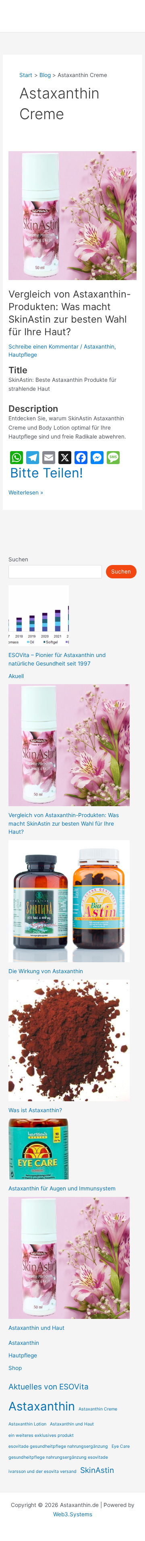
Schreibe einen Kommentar (43, 346)
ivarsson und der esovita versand (42, 1471)
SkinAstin (97, 1470)
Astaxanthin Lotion (27, 1424)
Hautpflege (22, 354)
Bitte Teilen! (46, 473)
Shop (15, 1368)
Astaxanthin (99, 346)
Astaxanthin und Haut (36, 1328)
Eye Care (121, 1446)
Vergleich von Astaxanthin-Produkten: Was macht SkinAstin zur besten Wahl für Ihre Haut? (69, 312)
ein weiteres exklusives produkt (41, 1435)
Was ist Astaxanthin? (35, 1110)
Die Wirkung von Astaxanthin (45, 971)
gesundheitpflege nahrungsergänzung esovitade (58, 1457)
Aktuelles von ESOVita (48, 1386)
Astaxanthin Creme (98, 1409)
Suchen (18, 559)
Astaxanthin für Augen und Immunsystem (62, 1188)
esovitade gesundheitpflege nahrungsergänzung (58, 1446)
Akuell (16, 676)
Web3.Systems (72, 1514)
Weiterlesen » (25, 493)
